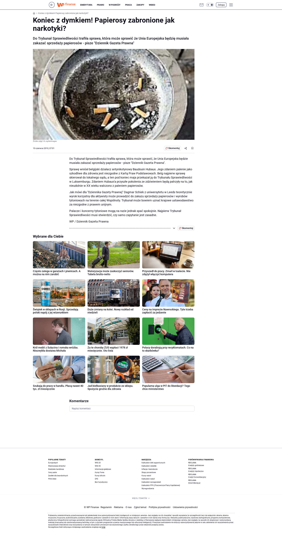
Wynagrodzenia (148, 489)
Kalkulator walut (148, 479)
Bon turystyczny (101, 482)
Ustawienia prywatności (185, 507)
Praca (128, 5)
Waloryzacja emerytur (57, 466)
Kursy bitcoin (100, 476)
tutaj (103, 527)
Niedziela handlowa (56, 469)
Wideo (152, 5)
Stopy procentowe (149, 472)
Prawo (100, 5)
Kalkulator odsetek (149, 466)
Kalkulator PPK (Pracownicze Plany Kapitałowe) (161, 485)
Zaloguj (221, 5)
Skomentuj (174, 148)
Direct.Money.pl (194, 483)
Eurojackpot (53, 463)
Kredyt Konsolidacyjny (197, 477)
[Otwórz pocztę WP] (201, 4)
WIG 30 (98, 466)
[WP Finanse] (68, 4)
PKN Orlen (52, 479)
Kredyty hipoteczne (195, 471)
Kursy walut (146, 476)
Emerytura (86, 5)
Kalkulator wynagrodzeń (151, 482)
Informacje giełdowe (103, 469)
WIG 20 (98, 463)
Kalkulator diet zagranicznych (153, 463)
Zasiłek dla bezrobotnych (58, 476)
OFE (96, 479)
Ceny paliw (52, 472)
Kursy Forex (99, 472)
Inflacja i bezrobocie (149, 469)
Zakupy (140, 5)
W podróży (114, 5)
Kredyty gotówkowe (196, 465)
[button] (210, 5)
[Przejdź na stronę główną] (52, 7)
